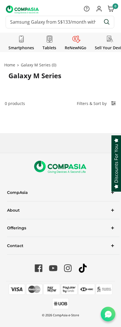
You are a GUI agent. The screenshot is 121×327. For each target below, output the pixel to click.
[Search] (107, 22)
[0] (111, 9)
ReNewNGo (75, 47)
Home (9, 65)
